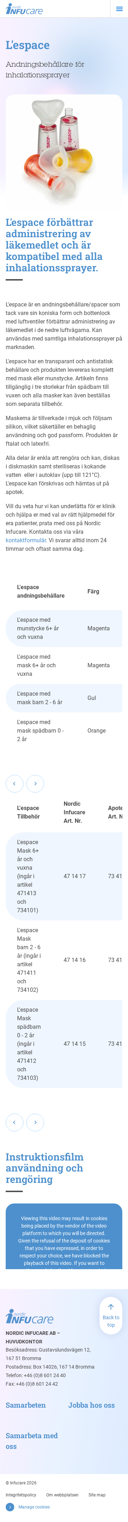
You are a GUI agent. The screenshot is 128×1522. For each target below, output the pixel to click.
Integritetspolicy (21, 1495)
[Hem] (24, 9)
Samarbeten (26, 1404)
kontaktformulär (26, 540)
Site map (97, 1495)
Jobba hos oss (91, 1404)
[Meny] (119, 9)
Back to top (111, 1321)
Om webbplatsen (62, 1495)
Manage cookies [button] (34, 1507)
